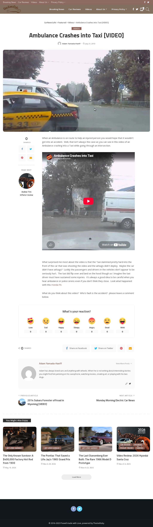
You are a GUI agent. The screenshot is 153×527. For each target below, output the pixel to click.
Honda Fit (56, 284)
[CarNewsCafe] (12, 9)
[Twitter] (148, 2)
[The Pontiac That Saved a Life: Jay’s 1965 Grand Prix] (57, 439)
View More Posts (123, 363)
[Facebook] (145, 2)
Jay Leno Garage (14, 448)
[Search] (147, 9)
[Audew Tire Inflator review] (26, 181)
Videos (76, 28)
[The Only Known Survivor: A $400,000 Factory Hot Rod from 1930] (19, 439)
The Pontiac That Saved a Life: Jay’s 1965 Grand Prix (55, 457)
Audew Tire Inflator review (26, 193)
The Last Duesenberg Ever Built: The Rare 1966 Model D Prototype (95, 459)
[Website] (126, 384)
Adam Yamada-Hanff (71, 43)
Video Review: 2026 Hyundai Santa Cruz (132, 457)
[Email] (30, 157)
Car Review (125, 445)
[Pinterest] (22, 157)
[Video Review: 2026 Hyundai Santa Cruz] (133, 439)
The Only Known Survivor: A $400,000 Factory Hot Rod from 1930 (18, 459)
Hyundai (138, 445)
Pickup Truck (126, 448)
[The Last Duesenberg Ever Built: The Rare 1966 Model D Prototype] (95, 439)
